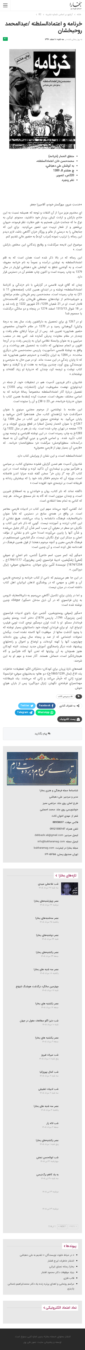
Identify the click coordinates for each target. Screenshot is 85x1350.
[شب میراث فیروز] (69, 1059)
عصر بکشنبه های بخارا (47, 1004)
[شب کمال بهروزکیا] (69, 1076)
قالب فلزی (68, 1278)
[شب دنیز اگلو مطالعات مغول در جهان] (69, 1025)
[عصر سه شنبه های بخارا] (69, 974)
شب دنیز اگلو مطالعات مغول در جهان (39, 1021)
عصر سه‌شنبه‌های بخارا (47, 918)
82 (5, 38)
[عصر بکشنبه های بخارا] (69, 1008)
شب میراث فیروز (50, 1055)
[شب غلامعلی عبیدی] (69, 888)
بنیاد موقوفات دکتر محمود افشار (57, 1272)
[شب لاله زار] (69, 1128)
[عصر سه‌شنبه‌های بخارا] (69, 923)
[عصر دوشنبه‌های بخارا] (69, 940)
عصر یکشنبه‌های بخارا (47, 952)
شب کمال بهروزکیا (49, 1072)
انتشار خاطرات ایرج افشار (61, 1261)
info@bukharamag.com (51, 842)
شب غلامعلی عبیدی (48, 884)
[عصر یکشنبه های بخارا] (69, 1042)
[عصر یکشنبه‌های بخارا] (69, 957)
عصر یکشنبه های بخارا (47, 1038)
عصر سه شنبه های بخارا (46, 969)
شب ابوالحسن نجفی (47, 1157)
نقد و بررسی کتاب (65, 696)
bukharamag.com (44, 848)
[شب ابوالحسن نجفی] (69, 1162)
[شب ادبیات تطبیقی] (69, 1094)
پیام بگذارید (41, 734)
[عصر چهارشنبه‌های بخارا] (69, 906)
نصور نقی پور (30, 1342)
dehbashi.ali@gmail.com (49, 835)
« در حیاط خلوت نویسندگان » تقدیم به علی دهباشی (47, 1255)
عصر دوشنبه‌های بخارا (47, 935)
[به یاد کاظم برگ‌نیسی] (69, 1179)
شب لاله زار (52, 1123)
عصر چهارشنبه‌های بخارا (46, 901)
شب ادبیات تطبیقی (48, 1089)
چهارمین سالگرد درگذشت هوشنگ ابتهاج (37, 986)
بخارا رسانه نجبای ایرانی (61, 1267)
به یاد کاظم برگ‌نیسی (47, 1174)
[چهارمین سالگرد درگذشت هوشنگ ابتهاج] (69, 991)
